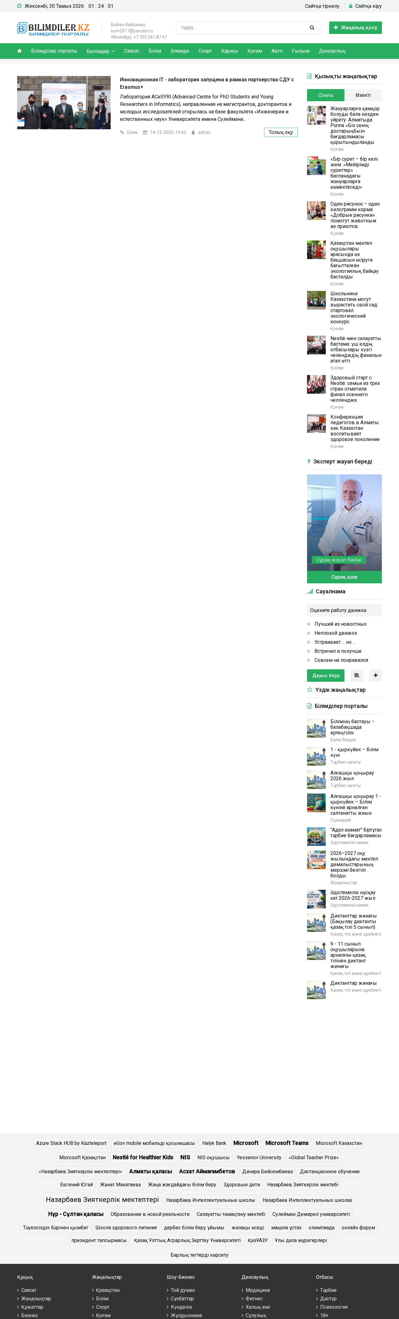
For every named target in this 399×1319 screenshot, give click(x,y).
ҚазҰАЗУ (258, 1240)
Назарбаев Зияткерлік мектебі (302, 1185)
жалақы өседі (248, 1228)
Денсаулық (332, 51)
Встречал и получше (337, 651)
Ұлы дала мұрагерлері (301, 1240)
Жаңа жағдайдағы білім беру (182, 1185)
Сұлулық (256, 1315)
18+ (324, 1315)
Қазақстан (108, 1290)
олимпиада (321, 1228)
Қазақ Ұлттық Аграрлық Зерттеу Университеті (187, 1240)
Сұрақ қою (344, 577)
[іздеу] (312, 27)
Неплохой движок (335, 633)
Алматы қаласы (150, 1171)
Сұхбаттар (182, 1299)
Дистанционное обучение (330, 1171)
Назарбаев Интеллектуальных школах (307, 1200)
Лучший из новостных (340, 624)
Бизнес (29, 1315)
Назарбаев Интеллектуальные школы (210, 1200)
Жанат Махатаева (120, 1185)
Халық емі (258, 1307)
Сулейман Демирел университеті (311, 1214)
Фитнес (254, 1299)
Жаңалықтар (36, 1299)
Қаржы (229, 51)
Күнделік (181, 1307)
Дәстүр (328, 1299)
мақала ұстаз (286, 1228)
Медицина (258, 1290)
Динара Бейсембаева (267, 1171)
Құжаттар (32, 1307)
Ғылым (301, 51)
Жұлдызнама (186, 1315)
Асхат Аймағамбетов (207, 1171)
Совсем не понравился (340, 660)
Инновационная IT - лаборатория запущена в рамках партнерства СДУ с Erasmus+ (207, 83)
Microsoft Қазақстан (82, 1157)
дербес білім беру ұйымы (194, 1228)
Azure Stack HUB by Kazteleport (71, 1143)
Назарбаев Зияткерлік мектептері (102, 1199)
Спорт (205, 51)
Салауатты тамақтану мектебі (231, 1214)
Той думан (183, 1290)
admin (204, 132)
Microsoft (245, 1143)
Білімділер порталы (54, 51)
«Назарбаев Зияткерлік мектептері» (80, 1171)
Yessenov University (259, 1157)
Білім (155, 51)
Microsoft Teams (287, 1143)
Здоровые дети (242, 1185)
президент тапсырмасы (99, 1240)
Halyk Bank (214, 1143)
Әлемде (180, 51)
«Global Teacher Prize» (314, 1157)
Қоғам (255, 51)
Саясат (131, 51)
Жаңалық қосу (359, 28)
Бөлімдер (98, 51)
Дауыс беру (325, 675)
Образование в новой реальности (150, 1214)
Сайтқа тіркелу (322, 6)
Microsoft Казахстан (339, 1143)
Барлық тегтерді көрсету (199, 1255)
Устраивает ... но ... (334, 642)
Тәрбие (328, 1290)
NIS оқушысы (213, 1157)
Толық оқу (281, 132)
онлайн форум (358, 1228)
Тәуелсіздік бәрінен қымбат (55, 1228)
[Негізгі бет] (54, 28)
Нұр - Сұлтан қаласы (75, 1214)
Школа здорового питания (126, 1228)
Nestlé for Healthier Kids (143, 1157)
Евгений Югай (76, 1185)
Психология (334, 1307)
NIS (185, 1157)
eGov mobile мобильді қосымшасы (154, 1143)
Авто (277, 51)
